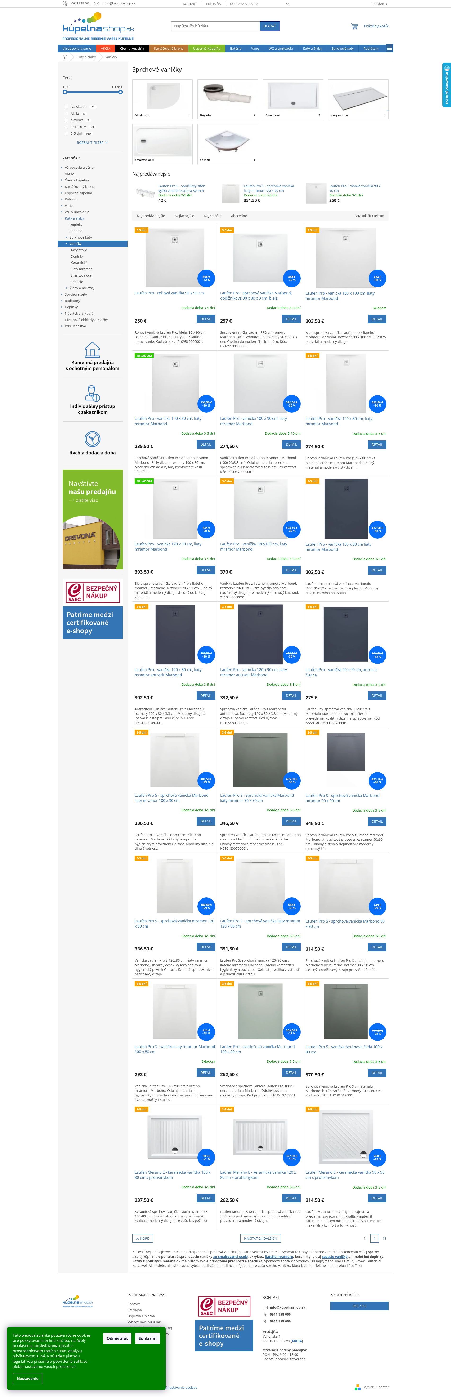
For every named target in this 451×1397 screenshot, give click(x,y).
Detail (206, 319)
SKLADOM (82, 126)
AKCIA (69, 174)
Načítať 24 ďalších (260, 1238)
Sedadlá (76, 231)
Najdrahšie (212, 215)
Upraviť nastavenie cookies (176, 1387)
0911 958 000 (280, 1314)
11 (384, 1238)
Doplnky (76, 224)
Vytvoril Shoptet (376, 1387)
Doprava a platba (244, 4)
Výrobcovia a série (79, 167)
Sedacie (77, 281)
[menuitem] (77, 48)
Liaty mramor (81, 269)
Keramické (79, 262)
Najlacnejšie (184, 215)
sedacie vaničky (335, 1256)
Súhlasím (147, 1338)
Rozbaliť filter (90, 142)
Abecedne (239, 215)
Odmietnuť (117, 1338)
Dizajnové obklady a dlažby (86, 320)
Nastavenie (27, 1378)
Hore (144, 1238)
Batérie (70, 199)
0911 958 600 (280, 1321)
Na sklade (83, 106)
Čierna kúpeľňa (77, 180)
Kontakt (190, 4)
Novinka (80, 120)
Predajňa (213, 4)
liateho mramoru (279, 1256)
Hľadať (269, 26)
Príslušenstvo (75, 326)
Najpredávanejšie (151, 215)
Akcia (78, 113)
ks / (359, 1306)
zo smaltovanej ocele (230, 1256)
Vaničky (75, 243)
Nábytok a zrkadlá (79, 313)
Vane (69, 205)
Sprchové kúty (81, 237)
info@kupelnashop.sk (287, 1307)
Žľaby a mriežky (82, 288)
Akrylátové (79, 250)
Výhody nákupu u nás (145, 1322)
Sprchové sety (76, 294)
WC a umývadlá (77, 212)
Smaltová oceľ (82, 275)
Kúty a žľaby (74, 218)
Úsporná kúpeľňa (78, 193)
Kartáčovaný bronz (79, 186)
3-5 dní (81, 133)
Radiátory (72, 300)
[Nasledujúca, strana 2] (374, 1238)
